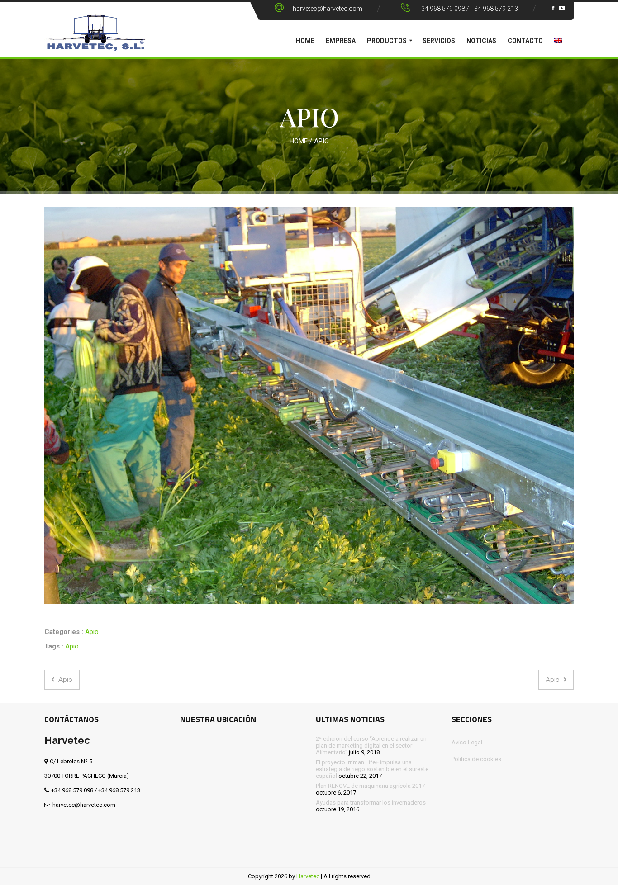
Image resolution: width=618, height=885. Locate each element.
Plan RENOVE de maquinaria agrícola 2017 (370, 785)
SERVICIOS (439, 40)
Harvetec (307, 876)
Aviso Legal (467, 742)
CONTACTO (525, 40)
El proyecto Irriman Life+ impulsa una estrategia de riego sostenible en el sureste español (372, 769)
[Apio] (309, 405)
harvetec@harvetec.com (327, 8)
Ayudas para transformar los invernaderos (371, 802)
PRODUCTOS (387, 40)
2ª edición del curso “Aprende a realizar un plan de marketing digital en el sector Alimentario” (371, 745)
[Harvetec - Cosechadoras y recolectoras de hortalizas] (95, 39)
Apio (92, 632)
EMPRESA (341, 40)
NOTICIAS (481, 40)
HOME (305, 40)
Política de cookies (476, 759)
